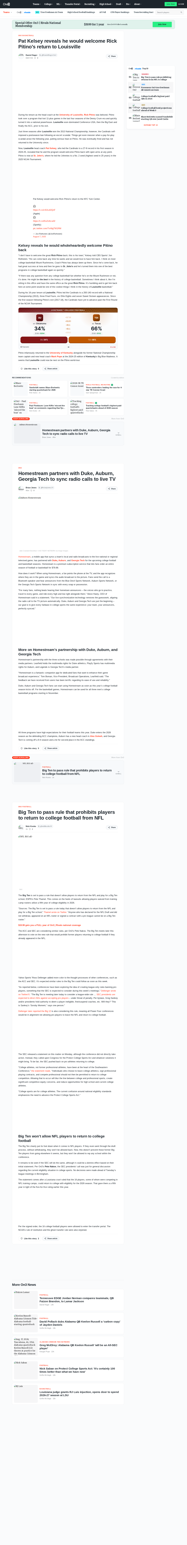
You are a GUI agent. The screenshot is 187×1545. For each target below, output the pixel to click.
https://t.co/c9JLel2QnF (44, 210)
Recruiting (89, 4)
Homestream (24, 557)
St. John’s (38, 155)
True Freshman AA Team (49, 12)
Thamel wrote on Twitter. (55, 912)
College (47, 4)
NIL (58, 4)
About (137, 4)
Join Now (171, 4)
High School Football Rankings (81, 12)
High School (105, 4)
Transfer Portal (72, 4)
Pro (127, 4)
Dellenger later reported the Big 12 (34, 1011)
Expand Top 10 (151, 125)
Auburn (62, 560)
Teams (36, 4)
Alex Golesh (96, 736)
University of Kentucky (61, 353)
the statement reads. (41, 1071)
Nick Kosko (31, 826)
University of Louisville (71, 115)
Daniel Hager (31, 55)
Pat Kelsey (51, 148)
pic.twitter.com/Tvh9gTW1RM (47, 228)
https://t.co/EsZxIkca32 (44, 221)
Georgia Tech (78, 560)
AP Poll (102, 12)
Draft (118, 4)
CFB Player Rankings (119, 12)
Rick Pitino (89, 115)
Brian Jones (31, 488)
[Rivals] (138, 68)
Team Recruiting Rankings (146, 12)
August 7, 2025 (39, 236)
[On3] (131, 68)
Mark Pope (56, 356)
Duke (54, 560)
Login (181, 4)
